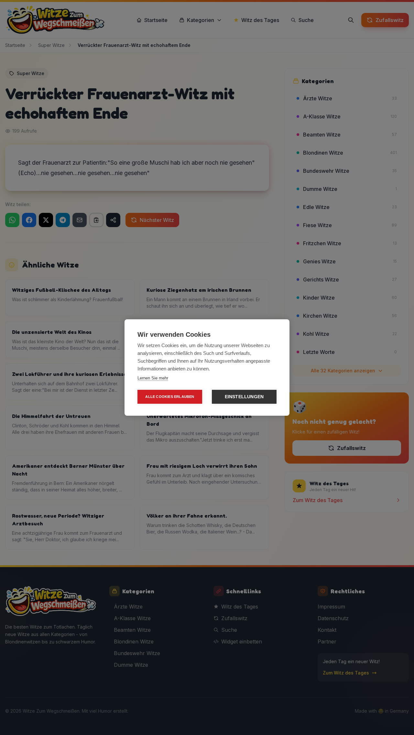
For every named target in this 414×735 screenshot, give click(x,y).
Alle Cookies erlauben (169, 397)
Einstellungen (244, 396)
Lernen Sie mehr (152, 378)
